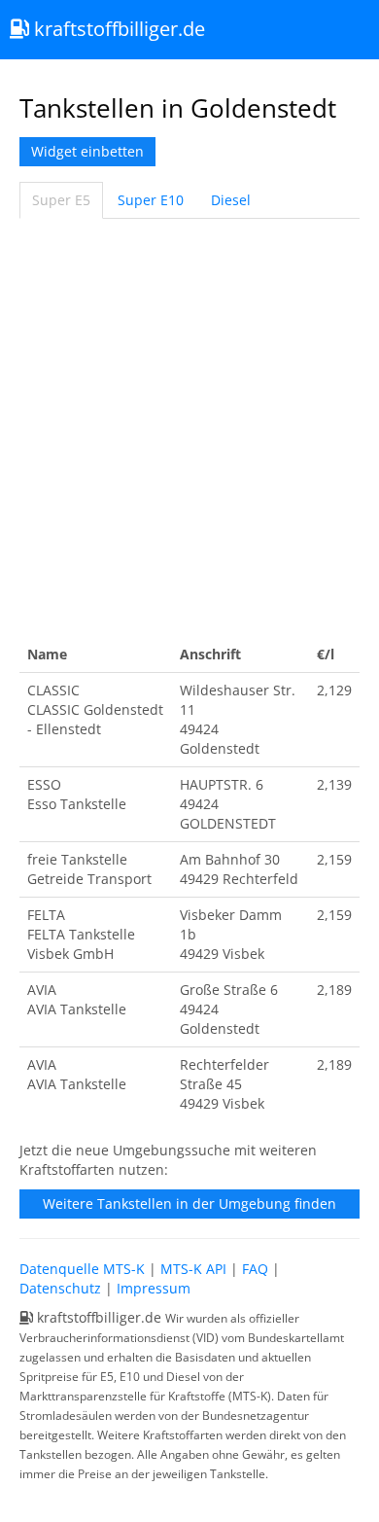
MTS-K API (193, 1268)
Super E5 (61, 200)
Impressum (153, 1288)
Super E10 (151, 200)
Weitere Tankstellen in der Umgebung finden (189, 1203)
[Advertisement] (189, 428)
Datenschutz (60, 1288)
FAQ (255, 1268)
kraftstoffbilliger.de (117, 29)
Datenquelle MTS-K (82, 1268)
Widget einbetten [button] (87, 151)
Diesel (231, 200)
